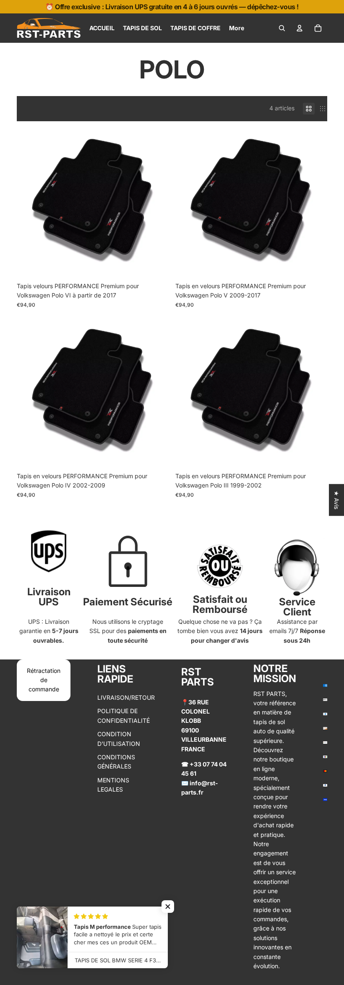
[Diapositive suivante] (156, 200)
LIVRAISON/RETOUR (126, 697)
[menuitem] (102, 28)
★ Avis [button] (336, 500)
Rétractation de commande (43, 680)
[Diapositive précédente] (29, 200)
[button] (168, 906)
